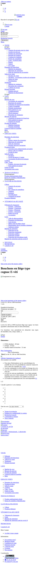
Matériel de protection (11, 228)
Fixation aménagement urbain (13, 176)
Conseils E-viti (9, 245)
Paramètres (4, 250)
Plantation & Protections (12, 67)
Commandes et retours (11, 416)
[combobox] (9, 36)
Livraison (7, 548)
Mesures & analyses (10, 116)
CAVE (7, 96)
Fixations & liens (10, 147)
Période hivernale (10, 89)
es (5, 11)
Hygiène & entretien (11, 123)
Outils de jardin (9, 167)
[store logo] (16, 19)
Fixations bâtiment (10, 198)
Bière (6, 130)
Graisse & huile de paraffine (13, 128)
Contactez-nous (9, 546)
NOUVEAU (8, 242)
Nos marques (8, 550)
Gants (6, 217)
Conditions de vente (10, 543)
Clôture (7, 184)
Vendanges (8, 82)
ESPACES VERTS (10, 133)
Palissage (7, 48)
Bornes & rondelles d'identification (15, 177)
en (5, 8)
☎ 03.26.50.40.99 (10, 560)
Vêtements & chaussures (12, 205)
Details (3, 336)
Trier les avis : (5, 406)
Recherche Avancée (7, 38)
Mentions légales (10, 541)
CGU (24, 366)
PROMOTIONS (10, 244)
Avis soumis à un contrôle (9, 360)
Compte (3, 249)
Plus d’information (6, 350)
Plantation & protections (12, 137)
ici (36, 378)
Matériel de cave (9, 99)
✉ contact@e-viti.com (11, 561)
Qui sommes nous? (10, 539)
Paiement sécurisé (10, 545)
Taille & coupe (9, 154)
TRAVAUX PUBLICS (12, 172)
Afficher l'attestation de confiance (11, 358)
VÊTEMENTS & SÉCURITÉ (14, 201)
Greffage (7, 161)
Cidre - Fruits (8, 162)
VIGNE (7, 45)
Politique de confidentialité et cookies (16, 413)
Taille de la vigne (10, 74)
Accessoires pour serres (12, 169)
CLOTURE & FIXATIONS (13, 181)
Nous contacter (9, 418)
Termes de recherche (11, 411)
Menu (2, 42)
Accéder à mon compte (11, 533)
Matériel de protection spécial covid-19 (16, 239)
